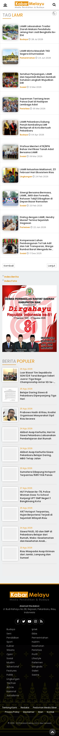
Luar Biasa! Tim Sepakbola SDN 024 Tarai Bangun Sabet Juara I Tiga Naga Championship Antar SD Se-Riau (37, 379)
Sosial (23, 87)
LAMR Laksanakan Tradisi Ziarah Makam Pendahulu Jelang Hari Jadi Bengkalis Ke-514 (38, 31)
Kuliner (10, 646)
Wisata (10, 650)
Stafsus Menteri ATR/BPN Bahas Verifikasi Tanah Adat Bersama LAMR (37, 149)
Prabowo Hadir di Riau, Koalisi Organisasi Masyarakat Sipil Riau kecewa (38, 415)
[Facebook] (17, 621)
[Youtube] (29, 621)
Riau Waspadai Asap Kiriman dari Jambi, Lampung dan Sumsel (37, 554)
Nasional (11, 691)
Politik (10, 674)
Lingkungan (26, 176)
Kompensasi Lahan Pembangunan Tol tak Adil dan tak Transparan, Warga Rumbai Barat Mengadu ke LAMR (36, 246)
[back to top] (52, 732)
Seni (9, 633)
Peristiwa (25, 108)
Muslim (11, 662)
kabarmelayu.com (30, 723)
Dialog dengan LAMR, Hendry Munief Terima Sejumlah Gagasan (37, 220)
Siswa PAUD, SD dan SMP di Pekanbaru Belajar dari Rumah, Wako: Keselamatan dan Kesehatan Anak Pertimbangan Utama (37, 538)
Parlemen (25, 227)
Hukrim (36, 641)
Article (10, 687)
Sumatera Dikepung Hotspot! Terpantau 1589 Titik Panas (37, 473)
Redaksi (25, 707)
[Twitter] (23, 621)
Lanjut (51, 265)
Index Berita (11, 276)
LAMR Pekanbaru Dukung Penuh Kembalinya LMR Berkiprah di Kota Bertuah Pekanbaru (35, 126)
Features (12, 670)
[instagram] (35, 621)
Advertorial (13, 666)
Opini (9, 654)
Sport (10, 641)
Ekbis (34, 633)
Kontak (50, 712)
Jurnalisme (13, 695)
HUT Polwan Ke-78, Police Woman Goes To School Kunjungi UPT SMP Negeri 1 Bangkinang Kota (35, 496)
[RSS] (41, 621)
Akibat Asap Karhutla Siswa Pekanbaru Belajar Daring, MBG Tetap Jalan (36, 455)
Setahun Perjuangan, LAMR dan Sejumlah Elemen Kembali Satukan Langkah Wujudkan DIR (38, 78)
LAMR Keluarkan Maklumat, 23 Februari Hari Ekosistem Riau (38, 171)
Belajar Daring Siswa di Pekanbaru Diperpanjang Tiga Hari (38, 395)
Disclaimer (28, 712)
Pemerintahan (27, 57)
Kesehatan (38, 646)
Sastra (35, 674)
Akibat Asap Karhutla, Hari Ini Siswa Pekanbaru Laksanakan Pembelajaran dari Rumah (38, 435)
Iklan (40, 712)
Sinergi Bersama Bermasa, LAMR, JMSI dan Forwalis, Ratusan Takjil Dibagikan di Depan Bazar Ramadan (36, 197)
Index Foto (10, 281)
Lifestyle (36, 658)
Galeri (35, 670)
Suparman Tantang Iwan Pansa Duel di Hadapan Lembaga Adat (35, 101)
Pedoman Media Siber (45, 707)
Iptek (34, 629)
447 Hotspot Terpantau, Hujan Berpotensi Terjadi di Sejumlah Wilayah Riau (36, 515)
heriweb (47, 723)
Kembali (9, 265)
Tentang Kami (9, 707)
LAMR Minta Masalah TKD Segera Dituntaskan (35, 52)
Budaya (24, 39)
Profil (34, 654)
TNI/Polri (11, 683)
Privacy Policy (12, 712)
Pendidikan (13, 637)
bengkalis (37, 666)
